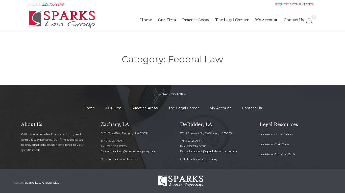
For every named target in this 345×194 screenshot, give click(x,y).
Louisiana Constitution (276, 134)
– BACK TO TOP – (172, 94)
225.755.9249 (115, 141)
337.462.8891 (194, 141)
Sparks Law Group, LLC (41, 182)
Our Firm (113, 108)
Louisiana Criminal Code (277, 154)
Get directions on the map (119, 159)
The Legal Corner (183, 108)
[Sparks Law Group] (62, 20)
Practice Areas (145, 108)
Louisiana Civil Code (274, 144)
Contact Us (252, 108)
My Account (220, 108)
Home (89, 108)
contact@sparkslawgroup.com (134, 151)
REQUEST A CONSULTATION (294, 4)
